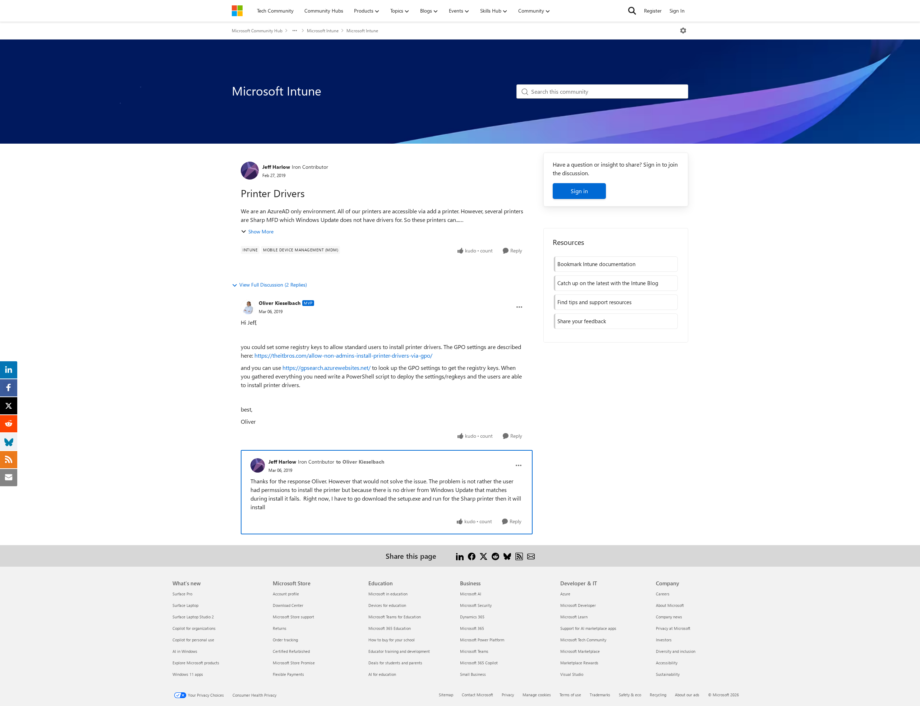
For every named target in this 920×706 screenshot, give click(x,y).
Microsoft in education (388, 593)
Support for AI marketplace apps (588, 628)
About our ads (687, 694)
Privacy (508, 694)
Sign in (579, 191)
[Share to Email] (531, 555)
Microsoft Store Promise (294, 662)
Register (653, 10)
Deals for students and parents (395, 662)
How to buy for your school (391, 639)
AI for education (382, 674)
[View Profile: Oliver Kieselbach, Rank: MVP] (248, 307)
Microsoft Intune (323, 30)
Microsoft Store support (293, 616)
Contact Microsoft (477, 694)
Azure (565, 593)
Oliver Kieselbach (279, 302)
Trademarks (600, 694)
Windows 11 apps (187, 674)
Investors (664, 639)
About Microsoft (670, 605)
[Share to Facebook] (471, 555)
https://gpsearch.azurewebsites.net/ (326, 367)
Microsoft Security (476, 605)
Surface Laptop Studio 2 (193, 616)
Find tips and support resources (594, 302)
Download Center (288, 605)
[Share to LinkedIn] (460, 555)
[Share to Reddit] (495, 555)
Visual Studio (571, 674)
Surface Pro (182, 593)
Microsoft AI (470, 593)
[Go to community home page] (237, 10)
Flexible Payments (288, 674)
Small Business (473, 674)
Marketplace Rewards (579, 662)
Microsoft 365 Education (389, 628)
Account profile (286, 593)
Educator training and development (399, 651)
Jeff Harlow (276, 166)
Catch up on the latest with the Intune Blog (607, 283)
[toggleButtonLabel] (683, 30)
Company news (669, 616)
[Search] (632, 10)
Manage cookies (537, 694)
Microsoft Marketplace (580, 651)
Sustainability (668, 674)
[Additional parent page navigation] (294, 30)
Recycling (658, 694)
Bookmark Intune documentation (596, 264)
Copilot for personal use (193, 639)
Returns (279, 628)
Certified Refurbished (291, 651)
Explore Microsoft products (195, 662)
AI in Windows (184, 651)
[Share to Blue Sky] (507, 555)
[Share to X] (483, 555)
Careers (663, 593)
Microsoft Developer (578, 605)
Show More (260, 231)
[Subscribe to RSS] (519, 555)
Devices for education (387, 605)
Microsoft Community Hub (257, 30)
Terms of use (570, 694)
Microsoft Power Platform (482, 639)
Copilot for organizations (194, 628)
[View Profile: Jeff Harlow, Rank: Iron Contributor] (250, 171)
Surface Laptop (185, 605)
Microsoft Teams (474, 651)
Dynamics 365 (472, 616)
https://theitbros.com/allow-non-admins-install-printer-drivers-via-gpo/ (343, 355)
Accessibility (666, 662)
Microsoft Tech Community (583, 639)
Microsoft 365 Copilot (479, 662)
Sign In (677, 10)
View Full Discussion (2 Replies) (273, 284)
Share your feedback (581, 321)
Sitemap (446, 694)
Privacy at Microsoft (673, 628)
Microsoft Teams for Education (394, 616)
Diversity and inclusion (675, 651)
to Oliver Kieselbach (360, 461)
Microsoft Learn (574, 616)
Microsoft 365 (472, 628)
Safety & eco (630, 694)
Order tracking (285, 639)
